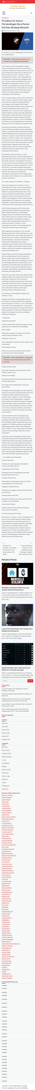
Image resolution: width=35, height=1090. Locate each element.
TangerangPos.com (7, 911)
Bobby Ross (6, 30)
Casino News (5, 821)
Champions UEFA (6, 753)
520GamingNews (7, 918)
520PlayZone (5, 915)
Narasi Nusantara (7, 797)
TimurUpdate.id (6, 898)
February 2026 (5, 729)
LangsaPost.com (6, 961)
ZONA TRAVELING (8, 956)
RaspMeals (5, 907)
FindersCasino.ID (7, 842)
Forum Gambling (7, 812)
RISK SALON (6, 958)
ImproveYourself (6, 900)
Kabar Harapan (6, 799)
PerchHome (5, 909)
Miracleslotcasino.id (7, 853)
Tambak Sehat (6, 931)
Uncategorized (5, 785)
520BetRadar (5, 920)
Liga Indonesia (5, 763)
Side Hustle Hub (6, 963)
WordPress (25, 1088)
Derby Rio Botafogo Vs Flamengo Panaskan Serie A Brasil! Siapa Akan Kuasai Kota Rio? (18, 359)
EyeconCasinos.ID (7, 840)
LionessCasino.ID (7, 832)
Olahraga (5, 18)
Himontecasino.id (7, 857)
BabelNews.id (6, 896)
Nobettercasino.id (7, 868)
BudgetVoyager (6, 883)
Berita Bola (5, 747)
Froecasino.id (5, 862)
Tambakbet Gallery (7, 976)
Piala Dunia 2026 (6, 769)
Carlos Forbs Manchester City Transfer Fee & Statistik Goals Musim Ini (17, 630)
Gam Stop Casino (7, 864)
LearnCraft (5, 879)
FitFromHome (6, 928)
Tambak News (6, 969)
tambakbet (4, 985)
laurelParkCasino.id (7, 825)
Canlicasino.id (6, 806)
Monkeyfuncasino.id (7, 870)
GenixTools (5, 905)
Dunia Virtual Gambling (9, 817)
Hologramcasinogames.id (9, 855)
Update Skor (5, 789)
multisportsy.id (6, 950)
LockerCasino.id (6, 823)
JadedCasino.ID (6, 838)
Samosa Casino (6, 890)
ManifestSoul (5, 885)
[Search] (31, 13)
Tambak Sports (17, 6)
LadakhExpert (6, 965)
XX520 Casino (6, 913)
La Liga (4, 760)
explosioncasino (6, 851)
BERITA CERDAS (7, 795)
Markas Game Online (8, 827)
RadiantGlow (5, 903)
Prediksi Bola (5, 773)
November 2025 (6, 733)
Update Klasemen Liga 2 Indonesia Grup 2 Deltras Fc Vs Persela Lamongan (16, 669)
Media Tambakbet (7, 978)
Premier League (6, 776)
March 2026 (5, 726)
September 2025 (6, 739)
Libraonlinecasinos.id (8, 872)
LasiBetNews (6, 926)
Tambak (4, 971)
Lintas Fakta (5, 804)
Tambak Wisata (6, 954)
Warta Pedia (5, 802)
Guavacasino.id (6, 860)
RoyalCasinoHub (7, 888)
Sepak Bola (5, 779)
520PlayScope (6, 922)
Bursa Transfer (5, 750)
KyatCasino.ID (6, 875)
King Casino (5, 836)
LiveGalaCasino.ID (7, 829)
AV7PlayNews (6, 924)
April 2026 (4, 723)
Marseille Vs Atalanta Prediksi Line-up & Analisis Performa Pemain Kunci (15, 589)
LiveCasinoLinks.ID (7, 834)
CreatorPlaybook (6, 881)
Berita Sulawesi (6, 941)
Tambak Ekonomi (7, 935)
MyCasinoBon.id (7, 810)
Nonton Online (6, 952)
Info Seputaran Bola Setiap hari (11, 943)
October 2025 (5, 736)
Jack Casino (5, 847)
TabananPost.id (6, 894)
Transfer (4, 782)
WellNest (4, 967)
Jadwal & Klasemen (7, 756)
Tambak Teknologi (7, 937)
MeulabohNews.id (7, 892)
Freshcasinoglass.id (7, 866)
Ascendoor (10, 1088)
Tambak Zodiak (6, 933)
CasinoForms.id (6, 808)
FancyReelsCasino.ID (8, 849)
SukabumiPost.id (6, 948)
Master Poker (5, 814)
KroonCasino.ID (6, 877)
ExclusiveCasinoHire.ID (9, 845)
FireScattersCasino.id (8, 819)
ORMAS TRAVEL (7, 946)
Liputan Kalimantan (7, 939)
